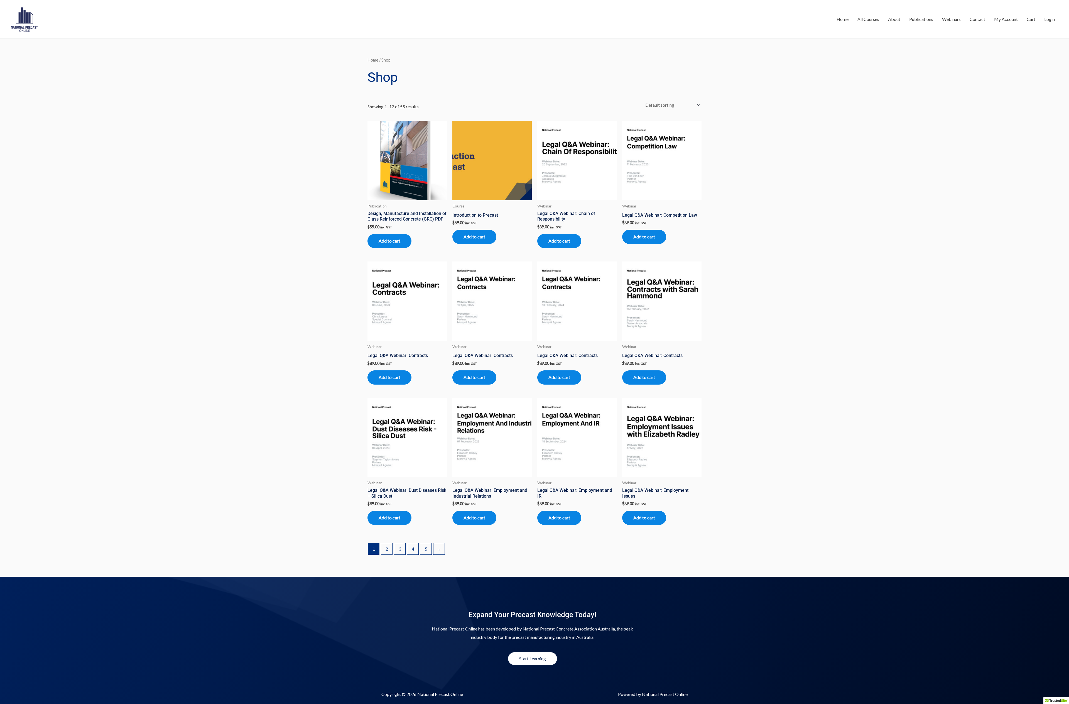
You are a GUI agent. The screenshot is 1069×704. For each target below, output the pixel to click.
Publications (921, 19)
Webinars (951, 19)
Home (843, 19)
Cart (1031, 19)
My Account (1006, 19)
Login (1049, 19)
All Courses (868, 19)
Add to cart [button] (389, 240)
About (894, 19)
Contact (977, 19)
